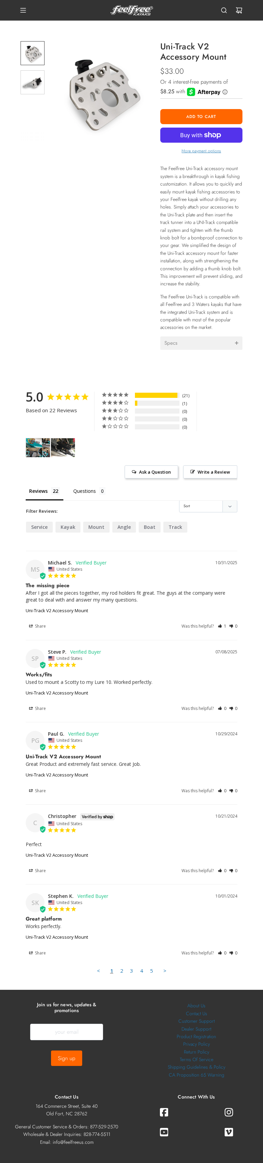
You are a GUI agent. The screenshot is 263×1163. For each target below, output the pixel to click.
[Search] (223, 10)
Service (39, 527)
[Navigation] (22, 10)
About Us (196, 1005)
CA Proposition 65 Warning (196, 1074)
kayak (68, 527)
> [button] (164, 970)
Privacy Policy (196, 1044)
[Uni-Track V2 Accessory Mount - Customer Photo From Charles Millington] (63, 447)
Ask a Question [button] (155, 472)
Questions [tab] (84, 491)
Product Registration (196, 1036)
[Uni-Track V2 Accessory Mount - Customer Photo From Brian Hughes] (38, 447)
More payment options (201, 151)
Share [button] (40, 626)
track (175, 527)
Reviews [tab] (38, 491)
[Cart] (239, 10)
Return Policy (196, 1051)
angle (124, 527)
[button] (58, 91)
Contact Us (196, 1013)
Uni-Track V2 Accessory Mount (57, 610)
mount (96, 527)
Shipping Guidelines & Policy (196, 1067)
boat (149, 527)
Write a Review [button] (214, 472)
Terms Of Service (196, 1059)
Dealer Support (196, 1028)
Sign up (66, 1058)
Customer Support (196, 1021)
